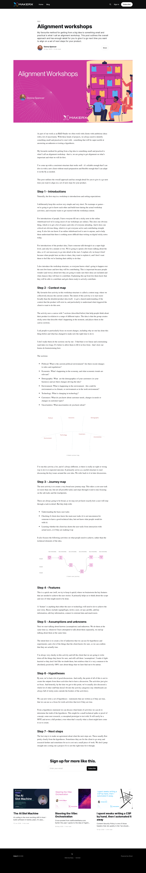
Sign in (116, 4)
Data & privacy (69, 858)
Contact (78, 858)
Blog (48, 4)
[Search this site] (110, 4)
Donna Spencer (50, 47)
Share (105, 48)
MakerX (15, 856)
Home (41, 4)
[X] (72, 854)
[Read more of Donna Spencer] (40, 48)
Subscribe (127, 4)
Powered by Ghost (127, 856)
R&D (39, 21)
